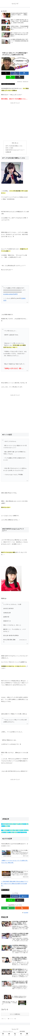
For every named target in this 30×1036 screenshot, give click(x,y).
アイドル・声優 (6, 889)
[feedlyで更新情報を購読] (8, 908)
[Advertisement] (15, 123)
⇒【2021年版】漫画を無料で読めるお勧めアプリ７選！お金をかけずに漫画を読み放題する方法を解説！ (14, 883)
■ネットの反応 (9, 147)
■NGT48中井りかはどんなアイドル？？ (15, 150)
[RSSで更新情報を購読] (22, 908)
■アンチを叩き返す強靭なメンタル (14, 145)
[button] (19, 77)
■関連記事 (8, 152)
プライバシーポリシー (8, 1031)
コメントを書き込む (15, 1014)
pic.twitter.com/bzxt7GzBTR (10, 294)
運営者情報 (22, 1031)
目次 (13, 143)
